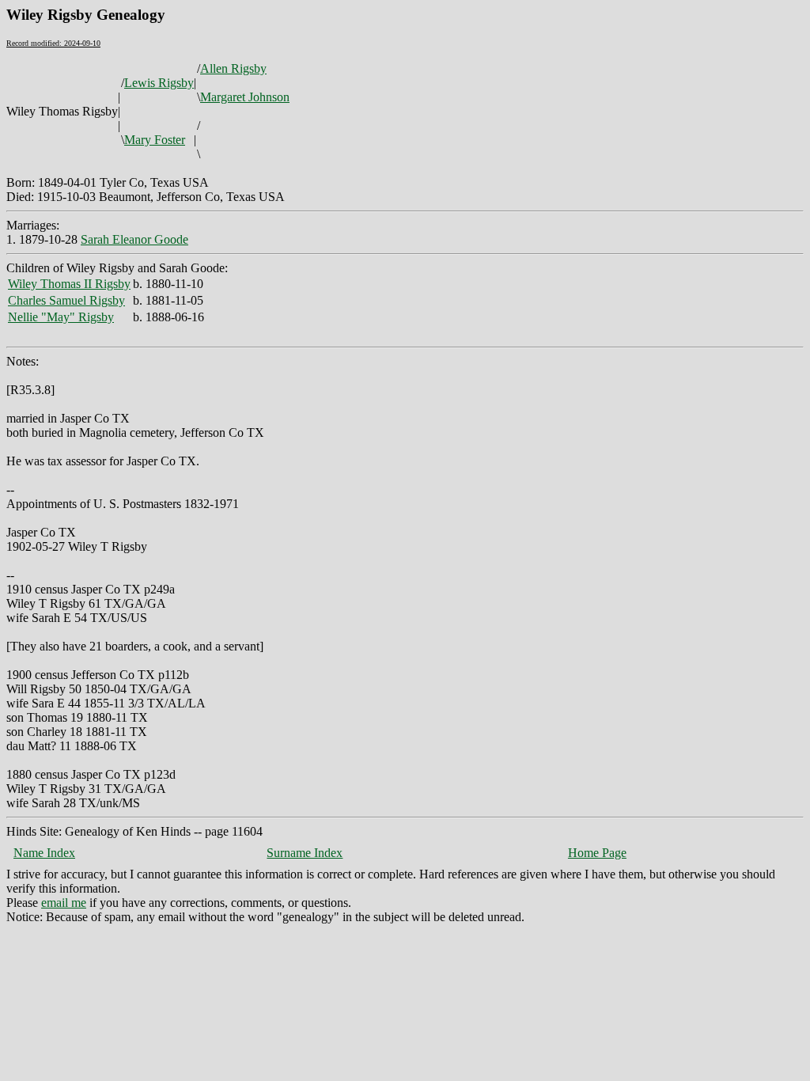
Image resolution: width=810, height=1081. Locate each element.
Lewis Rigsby (159, 82)
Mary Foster (154, 139)
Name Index (44, 852)
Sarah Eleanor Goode (134, 239)
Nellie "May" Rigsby (61, 317)
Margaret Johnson (245, 97)
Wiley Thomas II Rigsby (69, 283)
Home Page (597, 852)
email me (63, 902)
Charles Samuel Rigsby (66, 300)
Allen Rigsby (233, 68)
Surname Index (305, 852)
